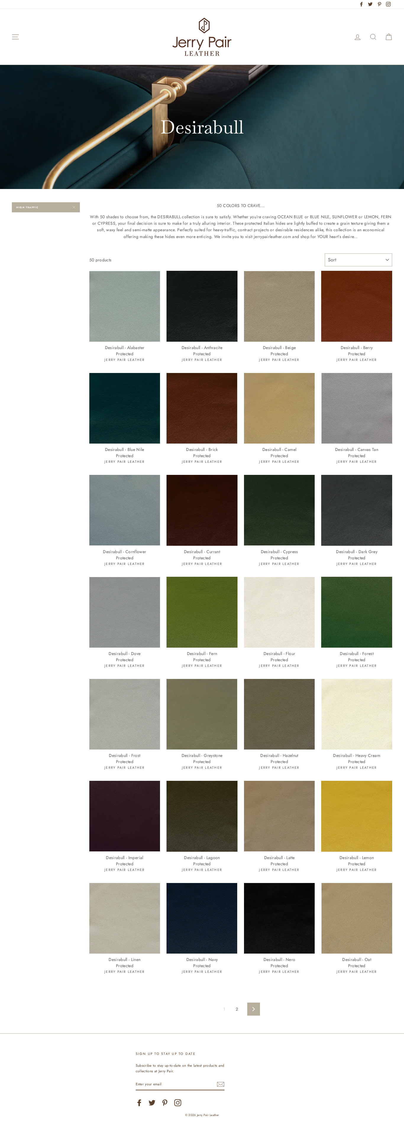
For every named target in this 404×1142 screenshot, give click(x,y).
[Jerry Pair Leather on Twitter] (152, 1102)
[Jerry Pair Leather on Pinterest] (164, 1102)
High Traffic (27, 207)
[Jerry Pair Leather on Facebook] (139, 1102)
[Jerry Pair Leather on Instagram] (177, 1102)
